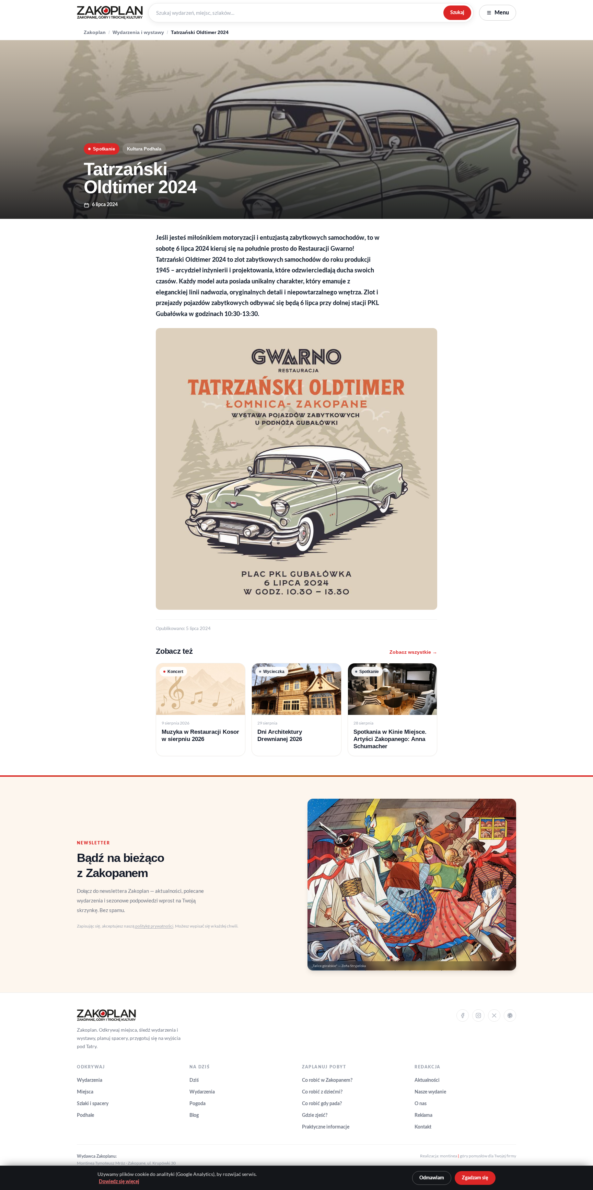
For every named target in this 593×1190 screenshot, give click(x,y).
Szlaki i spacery (92, 1103)
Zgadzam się (475, 1178)
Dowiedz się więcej (119, 1181)
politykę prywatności (154, 926)
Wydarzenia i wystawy (138, 32)
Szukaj (457, 12)
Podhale (85, 1115)
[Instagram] (478, 1015)
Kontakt (423, 1127)
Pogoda (197, 1103)
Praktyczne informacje (325, 1127)
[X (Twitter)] (494, 1015)
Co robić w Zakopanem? (327, 1080)
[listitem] (200, 709)
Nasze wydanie (430, 1092)
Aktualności (427, 1080)
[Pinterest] (510, 1015)
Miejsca (85, 1092)
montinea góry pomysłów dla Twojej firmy (478, 1155)
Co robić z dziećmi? (322, 1092)
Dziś (194, 1080)
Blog (194, 1115)
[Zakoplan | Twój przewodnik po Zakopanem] (110, 13)
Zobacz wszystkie (413, 652)
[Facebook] (462, 1015)
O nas (421, 1103)
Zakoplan (95, 32)
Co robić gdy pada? (322, 1103)
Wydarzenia (89, 1080)
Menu (502, 12)
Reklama (423, 1115)
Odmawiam (431, 1178)
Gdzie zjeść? (314, 1115)
